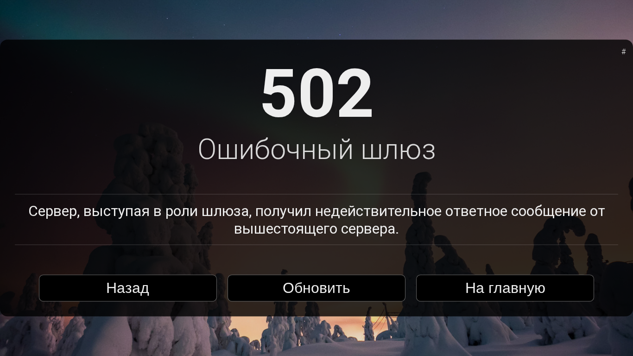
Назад (127, 288)
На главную (505, 288)
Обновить (316, 288)
